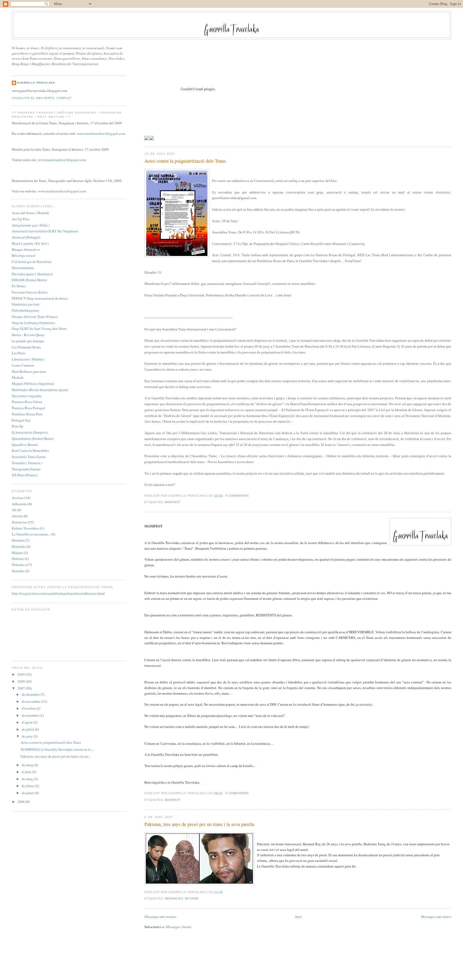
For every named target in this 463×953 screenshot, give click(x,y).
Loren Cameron (23, 365)
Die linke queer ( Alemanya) (32, 273)
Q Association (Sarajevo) (30, 432)
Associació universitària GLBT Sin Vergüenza (45, 231)
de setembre (31, 715)
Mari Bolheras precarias (29, 371)
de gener (28, 792)
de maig (28, 764)
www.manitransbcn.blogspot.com (101, 133)
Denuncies (174, 898)
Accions (18, 497)
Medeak (18, 377)
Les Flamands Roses (26, 347)
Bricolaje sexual (23, 255)
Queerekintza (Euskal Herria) (33, 438)
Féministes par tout (25, 304)
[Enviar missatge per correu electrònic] (250, 495)
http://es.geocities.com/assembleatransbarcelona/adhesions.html (58, 593)
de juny (27, 736)
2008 (21, 681)
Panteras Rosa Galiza (27, 401)
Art (14, 509)
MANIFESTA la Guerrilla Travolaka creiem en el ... (57, 749)
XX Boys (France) (24, 474)
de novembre (31, 701)
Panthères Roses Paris (27, 414)
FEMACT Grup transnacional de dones (40, 298)
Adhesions (19, 503)
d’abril (27, 771)
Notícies (18, 558)
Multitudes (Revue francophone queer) (40, 389)
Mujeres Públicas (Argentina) (33, 383)
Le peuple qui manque (28, 340)
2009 (21, 674)
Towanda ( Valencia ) (27, 462)
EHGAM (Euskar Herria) (29, 279)
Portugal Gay (21, 420)
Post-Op (17, 426)
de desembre (31, 694)
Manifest (173, 502)
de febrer (28, 785)
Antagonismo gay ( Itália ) (31, 225)
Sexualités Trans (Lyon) (29, 456)
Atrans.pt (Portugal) (26, 237)
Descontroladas (23, 267)
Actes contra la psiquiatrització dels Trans (185, 161)
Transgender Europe (26, 469)
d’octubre (29, 708)
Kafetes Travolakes (25, 528)
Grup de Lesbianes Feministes (33, 322)
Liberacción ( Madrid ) (28, 359)
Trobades (18, 564)
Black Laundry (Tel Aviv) (30, 243)
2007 (21, 688)
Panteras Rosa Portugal (28, 407)
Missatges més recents (160, 916)
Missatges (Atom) (178, 926)
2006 (21, 801)
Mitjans (192, 898)
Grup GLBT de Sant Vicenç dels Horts (39, 328)
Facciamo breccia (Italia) (29, 292)
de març (28, 778)
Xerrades (18, 570)
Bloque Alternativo (26, 249)
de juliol (28, 729)
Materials (18, 546)
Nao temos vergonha (27, 395)
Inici (298, 916)
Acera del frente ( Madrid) (30, 212)
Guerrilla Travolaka (36, 82)
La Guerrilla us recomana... (31, 534)
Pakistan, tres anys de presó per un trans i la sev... (56, 756)
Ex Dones (19, 286)
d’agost (27, 722)
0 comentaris (237, 495)
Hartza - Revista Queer (28, 334)
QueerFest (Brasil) (25, 444)
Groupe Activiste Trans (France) (35, 316)
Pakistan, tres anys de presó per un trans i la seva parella (199, 824)
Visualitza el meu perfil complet (41, 97)
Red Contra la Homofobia (30, 450)
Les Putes (18, 353)
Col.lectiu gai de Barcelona (31, 261)
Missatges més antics (436, 916)
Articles (17, 515)
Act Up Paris (21, 219)
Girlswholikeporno (25, 310)
